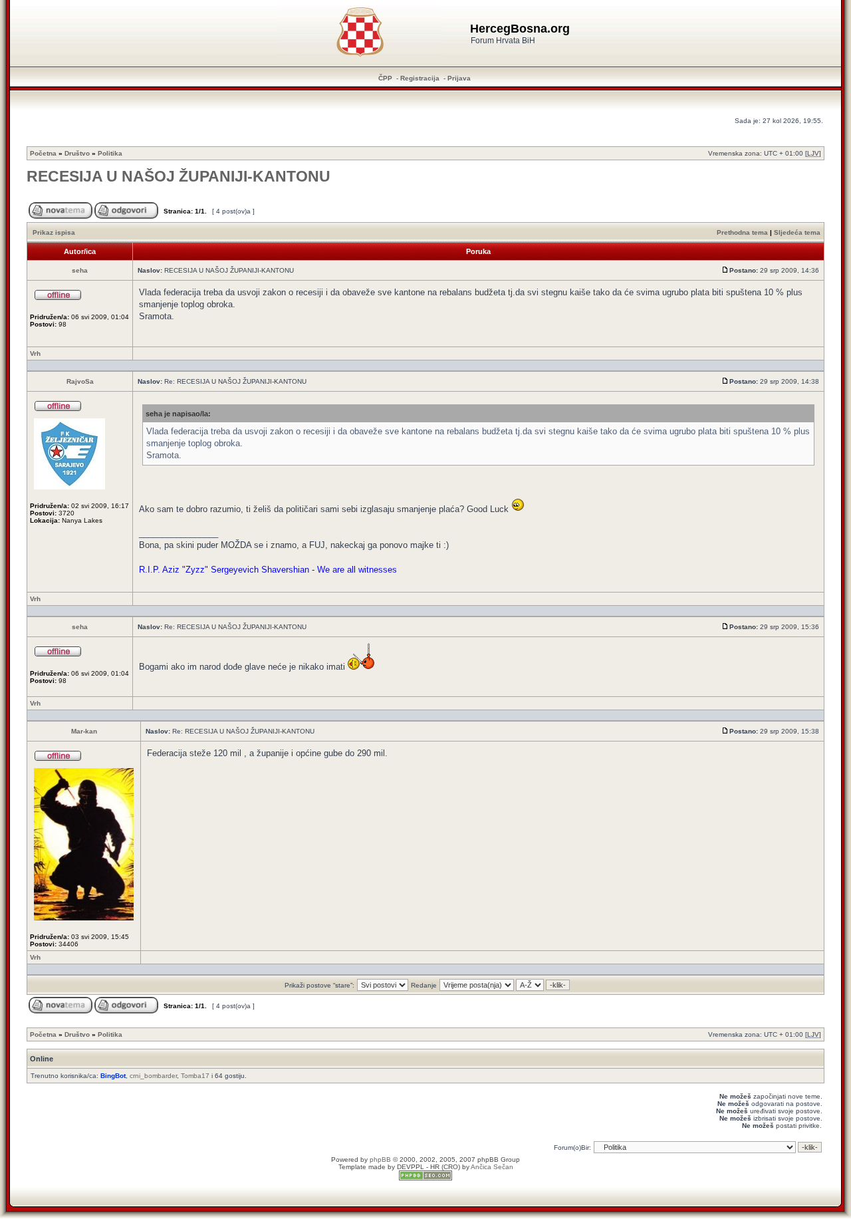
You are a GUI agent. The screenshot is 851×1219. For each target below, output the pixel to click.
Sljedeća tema (797, 232)
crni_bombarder (153, 1075)
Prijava (459, 78)
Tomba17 (195, 1075)
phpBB (380, 1159)
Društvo (77, 153)
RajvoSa (80, 381)
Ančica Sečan (492, 1166)
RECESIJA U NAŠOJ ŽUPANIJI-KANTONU (178, 176)
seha (80, 270)
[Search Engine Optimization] (425, 1178)
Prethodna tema (742, 232)
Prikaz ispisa (54, 232)
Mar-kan (84, 731)
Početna (43, 153)
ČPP (385, 78)
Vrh (35, 353)
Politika (110, 153)
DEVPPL (410, 1166)
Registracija (419, 78)
